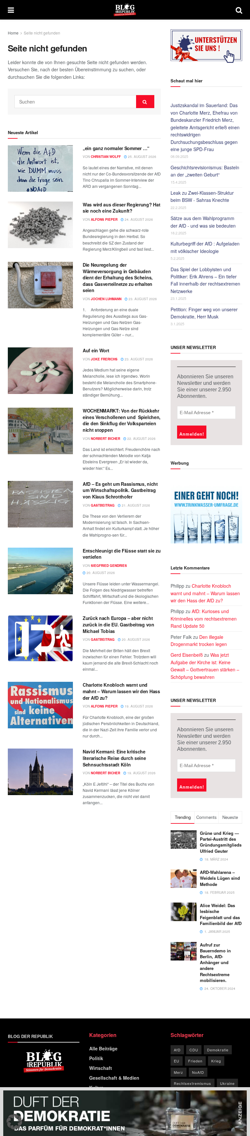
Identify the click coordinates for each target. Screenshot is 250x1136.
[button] (14, 1121)
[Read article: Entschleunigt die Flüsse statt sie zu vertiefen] (40, 571)
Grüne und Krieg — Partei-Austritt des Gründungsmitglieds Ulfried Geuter (221, 842)
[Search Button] (239, 10)
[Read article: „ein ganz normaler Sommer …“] (40, 168)
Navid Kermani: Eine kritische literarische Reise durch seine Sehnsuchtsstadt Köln (114, 757)
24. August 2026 (138, 219)
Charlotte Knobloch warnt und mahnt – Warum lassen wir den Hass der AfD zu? (121, 691)
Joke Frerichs (104, 359)
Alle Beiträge (103, 1048)
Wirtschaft (100, 1068)
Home (13, 32)
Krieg (216, 1060)
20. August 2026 (100, 572)
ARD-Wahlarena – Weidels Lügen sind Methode (220, 878)
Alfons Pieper (104, 219)
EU (176, 1060)
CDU (193, 1049)
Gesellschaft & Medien (114, 1077)
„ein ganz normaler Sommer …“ (116, 148)
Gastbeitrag (103, 505)
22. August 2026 (141, 438)
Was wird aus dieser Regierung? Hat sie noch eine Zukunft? (121, 207)
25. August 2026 (141, 156)
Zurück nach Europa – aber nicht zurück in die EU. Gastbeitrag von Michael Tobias (118, 624)
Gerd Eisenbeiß (187, 655)
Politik (96, 1058)
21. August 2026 (135, 505)
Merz (178, 1072)
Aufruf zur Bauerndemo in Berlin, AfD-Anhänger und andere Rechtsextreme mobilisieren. (215, 962)
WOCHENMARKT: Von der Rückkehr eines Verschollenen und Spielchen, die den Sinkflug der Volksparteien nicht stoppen (121, 420)
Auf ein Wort (96, 350)
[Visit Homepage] (125, 9)
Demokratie (218, 1049)
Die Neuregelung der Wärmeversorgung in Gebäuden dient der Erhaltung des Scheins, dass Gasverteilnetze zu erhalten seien (118, 277)
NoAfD (198, 1072)
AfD (177, 1049)
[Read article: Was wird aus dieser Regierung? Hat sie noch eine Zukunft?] (40, 225)
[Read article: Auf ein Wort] (40, 370)
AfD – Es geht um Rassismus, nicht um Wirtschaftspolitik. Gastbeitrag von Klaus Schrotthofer (120, 490)
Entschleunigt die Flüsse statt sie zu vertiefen (122, 553)
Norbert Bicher (105, 438)
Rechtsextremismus (192, 1083)
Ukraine (227, 1083)
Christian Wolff (106, 156)
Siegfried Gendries (109, 565)
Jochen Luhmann (106, 299)
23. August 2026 (142, 299)
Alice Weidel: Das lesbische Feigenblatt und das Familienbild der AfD (221, 914)
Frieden (195, 1060)
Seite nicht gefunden (42, 32)
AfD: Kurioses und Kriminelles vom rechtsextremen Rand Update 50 (204, 618)
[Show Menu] (11, 10)
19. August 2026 (138, 706)
